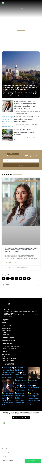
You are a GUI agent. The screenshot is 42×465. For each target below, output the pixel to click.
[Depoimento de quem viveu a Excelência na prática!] (21, 385)
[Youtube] (25, 417)
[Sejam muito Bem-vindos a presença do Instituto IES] (34, 385)
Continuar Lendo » (11, 262)
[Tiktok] (28, 417)
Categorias (5, 449)
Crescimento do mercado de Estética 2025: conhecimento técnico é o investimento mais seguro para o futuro (21, 249)
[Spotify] (16, 417)
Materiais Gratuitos (7, 460)
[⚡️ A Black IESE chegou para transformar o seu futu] (34, 398)
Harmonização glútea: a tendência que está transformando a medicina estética (27, 119)
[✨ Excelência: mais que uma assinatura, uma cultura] (8, 385)
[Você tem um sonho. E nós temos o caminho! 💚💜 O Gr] (34, 373)
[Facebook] (19, 417)
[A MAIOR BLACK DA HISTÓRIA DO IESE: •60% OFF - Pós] (21, 373)
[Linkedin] (13, 417)
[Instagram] (22, 417)
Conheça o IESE (6, 453)
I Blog (22, 8)
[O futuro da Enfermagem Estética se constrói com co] (21, 398)
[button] (3, 278)
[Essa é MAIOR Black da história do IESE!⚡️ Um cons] (8, 398)
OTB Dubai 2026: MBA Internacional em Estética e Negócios (24, 132)
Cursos (4, 456)
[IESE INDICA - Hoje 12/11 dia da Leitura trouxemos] (8, 373)
